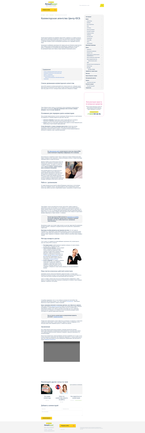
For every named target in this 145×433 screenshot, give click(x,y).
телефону (45, 255)
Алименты (94, 49)
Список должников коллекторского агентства (53, 71)
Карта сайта (50, 429)
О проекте (45, 429)
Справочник (94, 87)
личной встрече (54, 255)
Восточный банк (94, 24)
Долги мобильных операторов (94, 57)
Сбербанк (94, 34)
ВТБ (94, 26)
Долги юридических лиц (94, 59)
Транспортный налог (94, 82)
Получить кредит (94, 84)
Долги (94, 47)
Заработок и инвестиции (94, 71)
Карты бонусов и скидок (94, 75)
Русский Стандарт (94, 31)
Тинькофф (94, 39)
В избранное (49, 423)
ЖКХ (94, 62)
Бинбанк (94, 22)
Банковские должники (94, 51)
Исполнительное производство (94, 64)
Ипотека (94, 73)
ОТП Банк (94, 27)
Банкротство (94, 52)
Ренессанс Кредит (94, 29)
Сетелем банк (94, 36)
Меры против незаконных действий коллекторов (54, 77)
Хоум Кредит (94, 43)
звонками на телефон (73, 217)
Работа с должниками (48, 74)
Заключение (46, 78)
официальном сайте (54, 151)
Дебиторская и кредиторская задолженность (94, 55)
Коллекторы (94, 66)
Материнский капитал (94, 78)
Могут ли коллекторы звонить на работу (62, 397)
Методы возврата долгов (49, 75)
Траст (94, 41)
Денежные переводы (94, 45)
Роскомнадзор (70, 301)
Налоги (94, 80)
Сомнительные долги (95, 60)
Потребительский (94, 86)
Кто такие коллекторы (47, 397)
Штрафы (94, 67)
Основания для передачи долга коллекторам (53, 73)
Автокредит (94, 16)
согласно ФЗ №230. (53, 259)
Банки (94, 19)
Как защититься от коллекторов (76, 397)
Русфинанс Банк (94, 33)
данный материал (58, 316)
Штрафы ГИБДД (95, 69)
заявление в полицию (56, 306)
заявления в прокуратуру (50, 339)
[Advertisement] (61, 29)
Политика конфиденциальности (49, 430)
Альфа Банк (94, 21)
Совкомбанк (94, 38)
